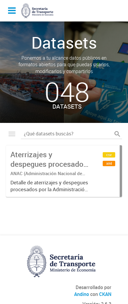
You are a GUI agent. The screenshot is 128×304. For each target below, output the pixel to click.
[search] (117, 134)
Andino (81, 294)
